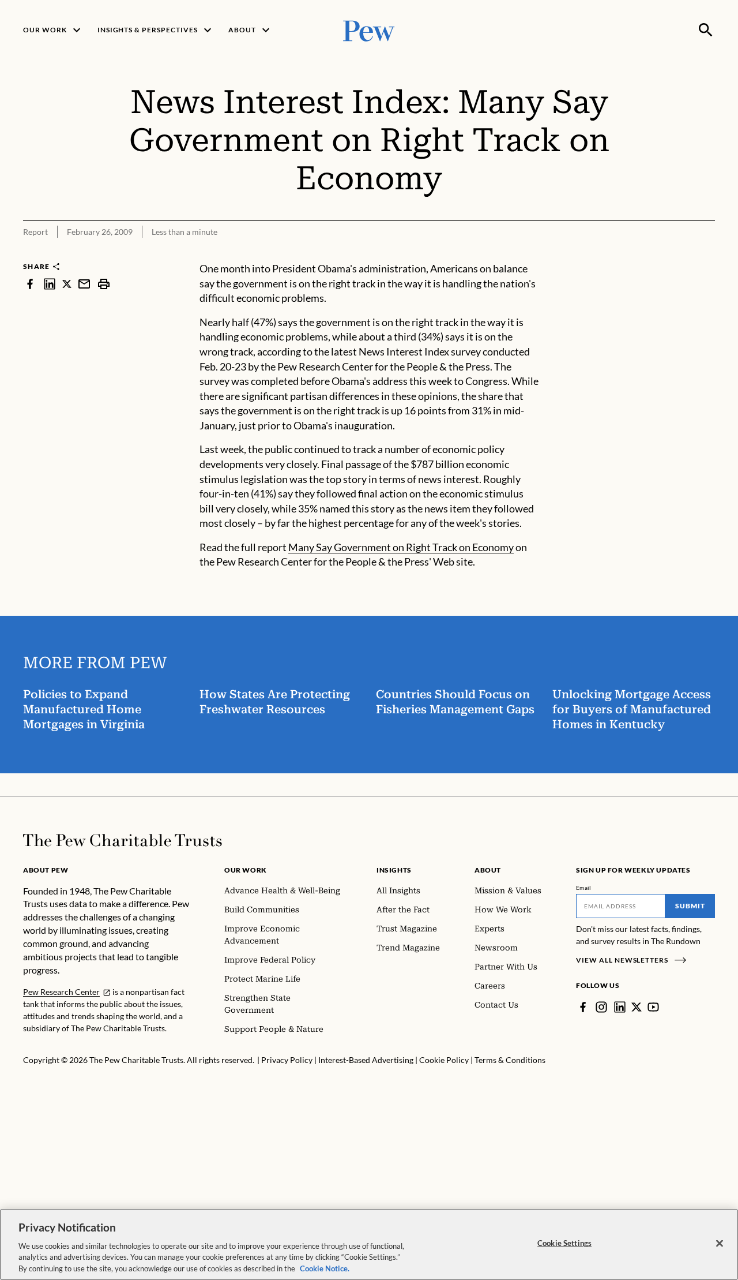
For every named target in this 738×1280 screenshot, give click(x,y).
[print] (104, 283)
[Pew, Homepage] (369, 30)
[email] (84, 283)
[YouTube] (653, 1007)
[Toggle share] (708, 254)
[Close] (719, 1243)
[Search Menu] (705, 30)
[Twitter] (636, 1007)
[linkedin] (50, 283)
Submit (690, 905)
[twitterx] (66, 283)
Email (584, 887)
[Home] (122, 840)
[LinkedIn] (620, 1007)
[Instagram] (601, 1007)
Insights (394, 870)
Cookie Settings (564, 1243)
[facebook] (30, 283)
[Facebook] (583, 1007)
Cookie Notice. (324, 1267)
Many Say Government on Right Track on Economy (401, 547)
